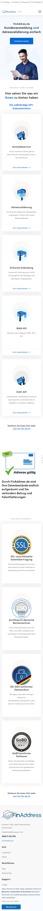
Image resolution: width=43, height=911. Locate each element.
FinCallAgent (36, 2)
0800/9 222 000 (9, 836)
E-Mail (4, 885)
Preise (4, 857)
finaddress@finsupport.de (12, 832)
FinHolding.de (7, 840)
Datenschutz (7, 873)
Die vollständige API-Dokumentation (21, 106)
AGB (3, 869)
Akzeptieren (11, 907)
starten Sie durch (21, 428)
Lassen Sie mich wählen (10, 901)
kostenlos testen (21, 41)
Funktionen (6, 852)
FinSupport (25, 2)
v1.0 (20, 11)
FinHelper (15, 2)
